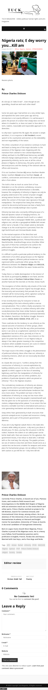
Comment (6, 611)
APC (42, 155)
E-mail (5, 643)
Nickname (6, 634)
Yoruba (19, 552)
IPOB (28, 319)
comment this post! (31, 599)
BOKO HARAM (19, 319)
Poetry (29, 579)
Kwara (4, 239)
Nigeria (22, 49)
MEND (10, 319)
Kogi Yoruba (11, 239)
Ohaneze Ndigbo (27, 264)
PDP (22, 155)
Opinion (28, 49)
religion (5, 552)
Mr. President (30, 135)
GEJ (24, 172)
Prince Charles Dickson (14, 93)
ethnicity (27, 545)
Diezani (18, 175)
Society (12, 552)
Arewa (24, 276)
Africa (17, 49)
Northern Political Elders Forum (28, 279)
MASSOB (40, 264)
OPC (32, 319)
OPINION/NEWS (37, 49)
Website (5, 651)
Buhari (20, 545)
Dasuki (36, 175)
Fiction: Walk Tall (14, 579)
